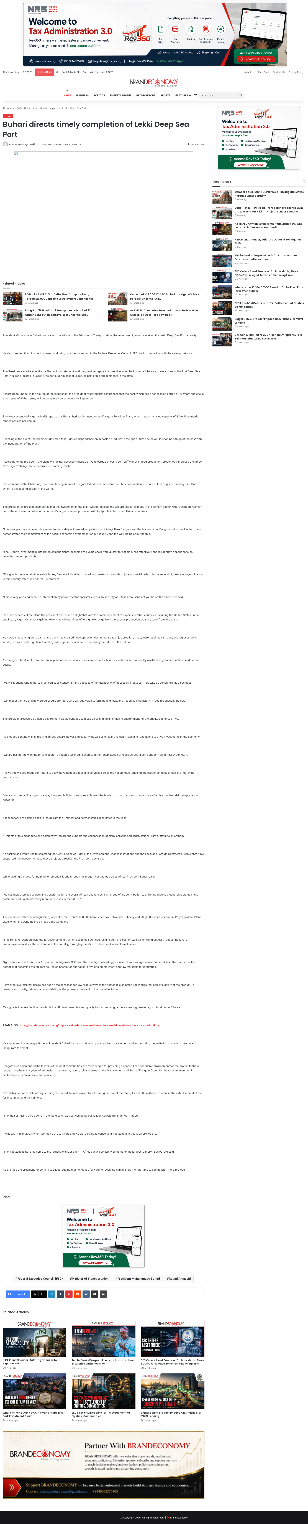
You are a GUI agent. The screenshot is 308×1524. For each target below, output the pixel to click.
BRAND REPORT (145, 95)
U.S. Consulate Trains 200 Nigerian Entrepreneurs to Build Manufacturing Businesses (268, 336)
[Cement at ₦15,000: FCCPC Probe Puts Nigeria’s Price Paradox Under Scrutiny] (117, 298)
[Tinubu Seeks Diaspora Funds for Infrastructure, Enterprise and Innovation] (103, 1339)
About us (249, 72)
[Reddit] (77, 1294)
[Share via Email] (94, 1294)
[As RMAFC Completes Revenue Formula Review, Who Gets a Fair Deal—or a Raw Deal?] (117, 314)
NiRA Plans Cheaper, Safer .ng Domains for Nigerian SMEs (30, 1361)
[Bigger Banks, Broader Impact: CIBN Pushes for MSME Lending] (172, 1391)
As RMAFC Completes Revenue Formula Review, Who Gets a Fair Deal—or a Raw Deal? (268, 225)
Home (8, 108)
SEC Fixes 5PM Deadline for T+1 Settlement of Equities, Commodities (101, 1414)
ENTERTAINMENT (120, 95)
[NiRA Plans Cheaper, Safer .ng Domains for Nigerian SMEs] (34, 1339)
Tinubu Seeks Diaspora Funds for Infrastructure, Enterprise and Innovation (103, 1361)
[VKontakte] (86, 1294)
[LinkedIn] (51, 1294)
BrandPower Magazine (21, 144)
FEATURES (181, 95)
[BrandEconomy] (154, 82)
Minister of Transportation (90, 1278)
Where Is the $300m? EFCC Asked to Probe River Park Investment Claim (34, 1414)
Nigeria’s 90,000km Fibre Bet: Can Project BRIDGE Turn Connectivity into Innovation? (102, 72)
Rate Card (263, 72)
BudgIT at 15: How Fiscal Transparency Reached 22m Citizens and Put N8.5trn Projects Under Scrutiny (269, 209)
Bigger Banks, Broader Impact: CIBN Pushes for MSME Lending (171, 1414)
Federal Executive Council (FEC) (40, 1278)
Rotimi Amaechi (180, 1278)
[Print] (103, 1294)
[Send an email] (34, 144)
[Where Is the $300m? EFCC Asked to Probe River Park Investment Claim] (34, 1391)
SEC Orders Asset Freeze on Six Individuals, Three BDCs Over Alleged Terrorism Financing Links (172, 1361)
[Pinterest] (69, 1294)
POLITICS (99, 95)
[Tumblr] (60, 1294)
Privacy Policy (296, 72)
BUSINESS (82, 95)
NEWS (67, 95)
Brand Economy (179, 1517)
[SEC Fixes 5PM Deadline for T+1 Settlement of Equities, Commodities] (103, 1391)
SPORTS (165, 95)
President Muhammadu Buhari (138, 1278)
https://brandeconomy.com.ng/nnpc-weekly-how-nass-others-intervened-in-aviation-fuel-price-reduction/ (89, 1025)
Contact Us (279, 72)
